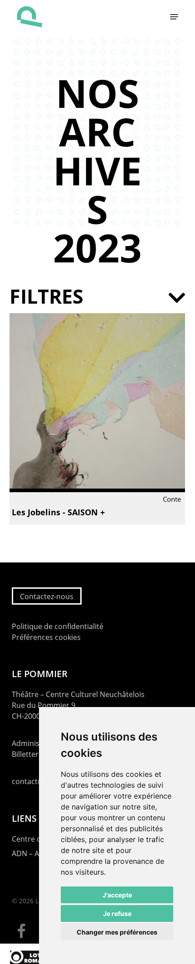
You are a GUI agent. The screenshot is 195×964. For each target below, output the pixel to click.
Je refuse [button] (117, 913)
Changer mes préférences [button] (117, 932)
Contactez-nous (46, 596)
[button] (174, 16)
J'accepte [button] (117, 895)
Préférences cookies (46, 637)
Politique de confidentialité (57, 626)
